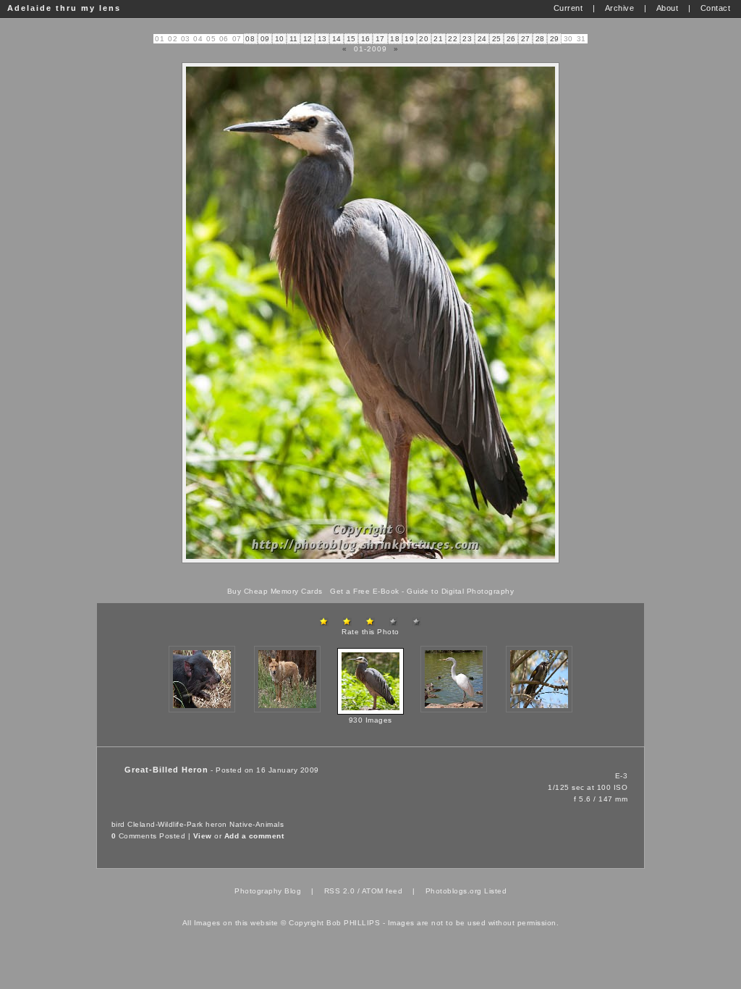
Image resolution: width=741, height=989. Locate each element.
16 (365, 39)
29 (554, 39)
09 (265, 39)
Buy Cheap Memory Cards (275, 591)
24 (482, 39)
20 (423, 39)
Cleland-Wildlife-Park (165, 824)
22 (452, 39)
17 (380, 39)
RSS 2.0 (339, 891)
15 (351, 39)
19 (409, 39)
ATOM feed (382, 891)
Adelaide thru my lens (64, 8)
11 (293, 39)
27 (525, 39)
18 (394, 39)
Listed (495, 891)
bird (118, 824)
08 (250, 39)
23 (467, 39)
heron (216, 824)
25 (496, 39)
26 (511, 39)
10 (279, 39)
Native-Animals (256, 824)
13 (322, 39)
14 (337, 39)
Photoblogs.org (453, 891)
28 (540, 39)
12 (308, 39)
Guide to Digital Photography (460, 591)
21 (438, 39)
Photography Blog (267, 891)
